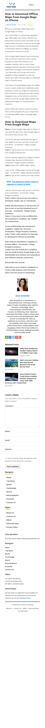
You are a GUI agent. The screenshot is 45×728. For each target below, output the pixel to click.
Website (8, 449)
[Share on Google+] (20, 337)
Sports (9, 492)
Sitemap (30, 605)
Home (8, 477)
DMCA (8, 520)
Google (11, 35)
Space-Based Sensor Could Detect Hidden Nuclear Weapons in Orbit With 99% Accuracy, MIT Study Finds (21, 378)
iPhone (7, 117)
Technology (11, 488)
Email (8, 440)
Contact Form (25, 598)
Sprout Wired (21, 605)
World (8, 484)
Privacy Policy (12, 527)
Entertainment (12, 495)
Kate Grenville (11, 25)
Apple (24, 38)
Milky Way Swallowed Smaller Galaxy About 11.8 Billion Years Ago (28, 350)
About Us (10, 513)
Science (30, 25)
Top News (10, 481)
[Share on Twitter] (13, 337)
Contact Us (11, 502)
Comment (9, 406)
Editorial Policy (12, 523)
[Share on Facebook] (9, 337)
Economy (10, 499)
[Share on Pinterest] (16, 337)
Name (8, 431)
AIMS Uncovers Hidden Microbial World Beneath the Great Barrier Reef (29, 363)
